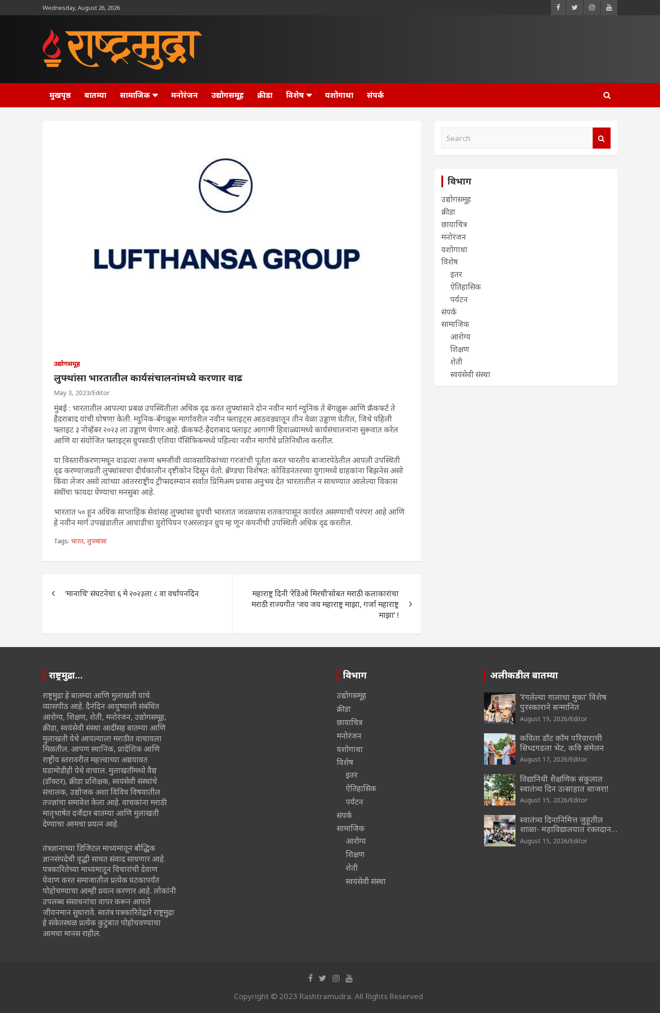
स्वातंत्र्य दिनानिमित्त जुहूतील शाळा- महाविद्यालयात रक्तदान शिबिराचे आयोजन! (565, 829)
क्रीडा (265, 95)
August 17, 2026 (544, 759)
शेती (456, 362)
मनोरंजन (184, 95)
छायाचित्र (454, 224)
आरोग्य (460, 336)
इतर (456, 274)
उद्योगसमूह (227, 95)
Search (602, 138)
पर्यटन (459, 299)
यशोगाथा (339, 95)
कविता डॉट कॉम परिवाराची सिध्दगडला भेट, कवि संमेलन (562, 742)
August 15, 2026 (544, 800)
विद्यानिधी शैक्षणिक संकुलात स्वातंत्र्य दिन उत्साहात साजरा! (564, 783)
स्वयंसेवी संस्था (470, 374)
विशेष (295, 95)
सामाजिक (135, 95)
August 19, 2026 (544, 718)
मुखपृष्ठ (60, 95)
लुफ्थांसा (97, 541)
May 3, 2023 (72, 392)
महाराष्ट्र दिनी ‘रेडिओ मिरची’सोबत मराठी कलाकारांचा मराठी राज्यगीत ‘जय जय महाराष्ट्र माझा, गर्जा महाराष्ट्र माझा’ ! (325, 604)
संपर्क (375, 95)
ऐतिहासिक (465, 287)
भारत (77, 541)
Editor (101, 392)
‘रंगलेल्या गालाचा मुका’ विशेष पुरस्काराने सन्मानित (563, 701)
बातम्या (95, 95)
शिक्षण (459, 349)
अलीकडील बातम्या (524, 675)
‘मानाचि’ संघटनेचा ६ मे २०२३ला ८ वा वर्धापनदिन (132, 593)
